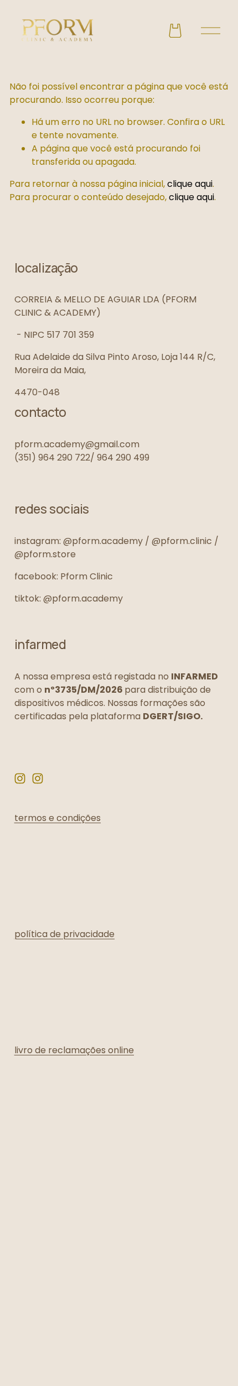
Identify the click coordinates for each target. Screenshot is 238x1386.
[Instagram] (19, 778)
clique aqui (190, 183)
